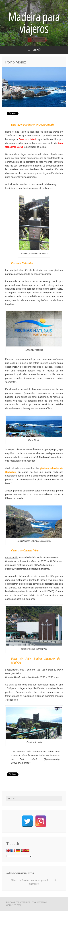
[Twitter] (27, 821)
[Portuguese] (22, 850)
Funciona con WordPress (18, 902)
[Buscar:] (34, 798)
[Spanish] (27, 850)
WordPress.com (13, 905)
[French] (13, 850)
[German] (18, 850)
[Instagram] (41, 821)
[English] (8, 850)
